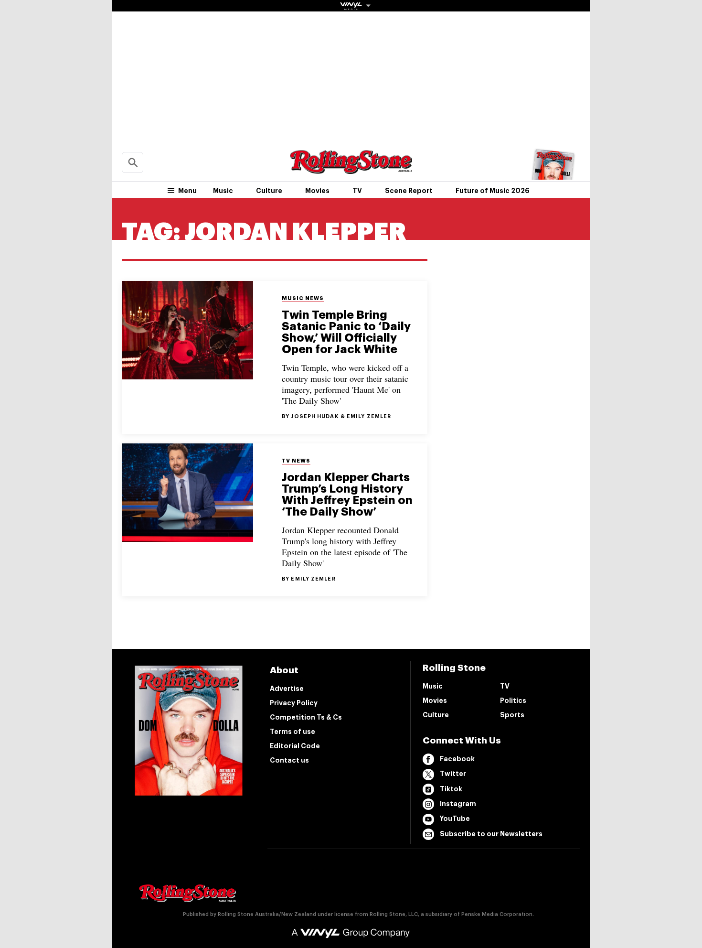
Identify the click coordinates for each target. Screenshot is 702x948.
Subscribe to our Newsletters (491, 833)
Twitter (453, 773)
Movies (317, 190)
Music (223, 190)
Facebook (457, 758)
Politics (513, 700)
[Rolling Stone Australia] (351, 169)
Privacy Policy (294, 703)
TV (357, 190)
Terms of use (292, 731)
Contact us (289, 760)
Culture (269, 190)
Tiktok (451, 789)
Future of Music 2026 (493, 190)
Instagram (458, 803)
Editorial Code (295, 746)
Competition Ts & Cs (306, 717)
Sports (512, 714)
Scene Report (409, 190)
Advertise (287, 688)
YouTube (455, 818)
